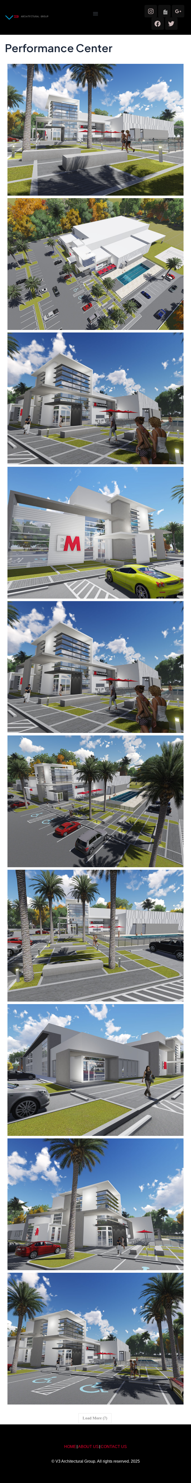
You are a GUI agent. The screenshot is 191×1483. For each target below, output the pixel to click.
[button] (95, 14)
